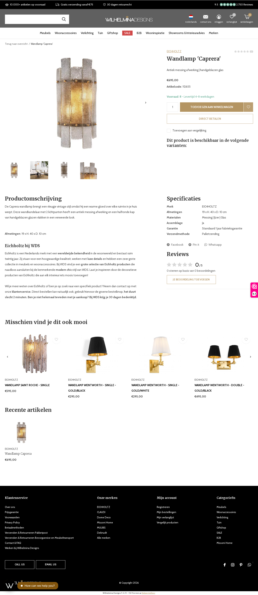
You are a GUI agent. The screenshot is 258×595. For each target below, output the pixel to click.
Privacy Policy (12, 522)
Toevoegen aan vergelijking (189, 130)
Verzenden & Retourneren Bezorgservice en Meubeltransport (39, 537)
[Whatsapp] (249, 565)
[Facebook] (225, 565)
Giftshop (112, 33)
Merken (213, 33)
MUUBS (101, 527)
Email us (50, 564)
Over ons (10, 507)
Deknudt (102, 532)
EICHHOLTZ (174, 51)
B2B (139, 33)
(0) (251, 51)
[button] (14, 170)
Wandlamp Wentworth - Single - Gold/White (155, 388)
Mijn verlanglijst (165, 517)
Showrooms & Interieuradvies (187, 33)
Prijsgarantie (12, 512)
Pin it (196, 244)
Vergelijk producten (167, 522)
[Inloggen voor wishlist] (248, 107)
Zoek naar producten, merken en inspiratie (64, 19)
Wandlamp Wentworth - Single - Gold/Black (92, 388)
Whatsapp (215, 244)
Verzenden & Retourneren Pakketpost (26, 532)
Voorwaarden (12, 517)
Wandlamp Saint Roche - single (27, 385)
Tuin (100, 33)
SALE (127, 33)
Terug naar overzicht (16, 43)
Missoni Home (105, 522)
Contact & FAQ (13, 542)
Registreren (163, 507)
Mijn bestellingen (166, 512)
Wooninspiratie (155, 33)
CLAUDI (101, 512)
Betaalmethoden (14, 527)
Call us (20, 564)
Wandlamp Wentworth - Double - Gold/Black (219, 388)
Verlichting (87, 33)
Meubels (45, 33)
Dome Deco (104, 517)
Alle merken (103, 537)
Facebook (177, 244)
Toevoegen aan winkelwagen (211, 107)
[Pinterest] (241, 565)
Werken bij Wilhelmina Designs (22, 547)
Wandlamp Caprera (18, 453)
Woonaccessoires (66, 33)
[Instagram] (232, 565)
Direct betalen (210, 118)
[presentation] (145, 102)
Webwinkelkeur (148, 593)
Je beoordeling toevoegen (191, 279)
